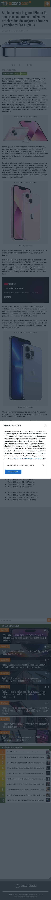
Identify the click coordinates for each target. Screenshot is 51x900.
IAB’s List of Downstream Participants (28, 458)
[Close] (46, 426)
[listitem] (25, 465)
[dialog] (25, 450)
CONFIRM (13, 472)
